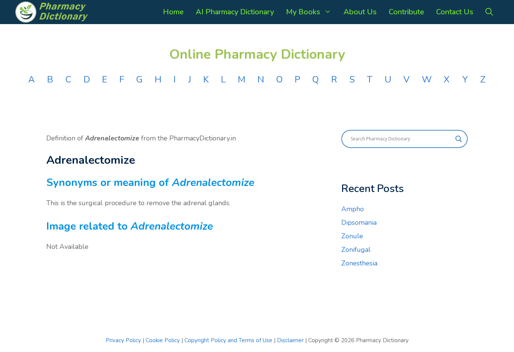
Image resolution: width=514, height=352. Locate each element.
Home (173, 12)
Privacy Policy (123, 340)
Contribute (406, 12)
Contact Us (454, 12)
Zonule (352, 236)
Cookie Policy (163, 340)
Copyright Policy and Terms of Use (229, 340)
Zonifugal (356, 249)
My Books (303, 12)
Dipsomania (359, 222)
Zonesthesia (359, 263)
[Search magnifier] (458, 139)
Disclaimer (290, 340)
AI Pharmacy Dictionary (235, 12)
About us (360, 12)
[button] (489, 12)
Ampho (352, 208)
